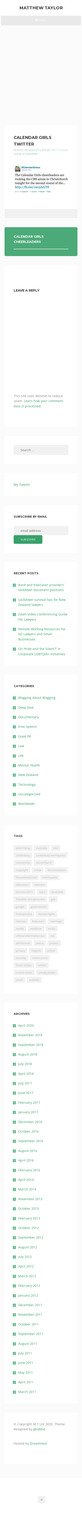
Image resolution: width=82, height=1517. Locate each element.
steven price (40, 958)
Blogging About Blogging (37, 698)
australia (41, 848)
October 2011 (28, 1324)
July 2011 (25, 1353)
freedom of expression (30, 899)
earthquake (50, 877)
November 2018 (30, 1035)
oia (52, 936)
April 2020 (26, 1025)
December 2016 (30, 1122)
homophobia (24, 914)
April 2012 (26, 1266)
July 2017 (25, 1083)
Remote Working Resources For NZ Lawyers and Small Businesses (42, 634)
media (20, 928)
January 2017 (28, 1112)
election (40, 885)
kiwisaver (38, 921)
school (51, 951)
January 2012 (28, 1295)
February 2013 (29, 1218)
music (51, 928)
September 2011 (30, 1334)
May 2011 (25, 1372)
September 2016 (30, 1141)
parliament (23, 943)
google (20, 907)
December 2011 (30, 1305)
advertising (23, 848)
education (22, 885)
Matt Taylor (59, 150)
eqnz (42, 892)
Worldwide (26, 803)
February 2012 (29, 1285)
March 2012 (27, 1276)
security (21, 958)
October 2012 (28, 1228)
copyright (22, 870)
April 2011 (26, 1382)
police (40, 943)
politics (54, 943)
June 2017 (25, 1093)
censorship (23, 862)
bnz (56, 848)
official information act (30, 936)
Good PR (24, 736)
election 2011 (24, 892)
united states (24, 972)
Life (21, 755)
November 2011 (30, 1314)
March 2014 (27, 1189)
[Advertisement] (41, 68)
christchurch (44, 862)
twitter (42, 965)
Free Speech (27, 726)
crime (37, 870)
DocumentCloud (26, 877)
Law (21, 746)
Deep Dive (26, 707)
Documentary (28, 717)
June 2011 (25, 1363)
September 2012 (30, 1237)
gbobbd (39, 1429)
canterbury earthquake (50, 855)
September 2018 (30, 1045)
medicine (36, 928)
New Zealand (28, 775)
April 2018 (26, 1073)
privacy (20, 951)
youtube (34, 980)
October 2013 (28, 1208)
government (38, 907)
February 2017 (29, 1102)
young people (47, 972)
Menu (41, 21)
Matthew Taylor (41, 7)
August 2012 (27, 1247)
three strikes (24, 965)
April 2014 (26, 1179)
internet (21, 921)
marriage (56, 921)
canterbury (23, 855)
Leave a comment (26, 154)
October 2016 (28, 1131)
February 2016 (29, 1170)
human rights (46, 914)
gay (53, 899)
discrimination (56, 870)
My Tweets (22, 484)
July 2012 (25, 1257)
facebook (57, 892)
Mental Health (29, 765)
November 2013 (30, 1199)
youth (19, 980)
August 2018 (27, 1054)
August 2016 (27, 1151)
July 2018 (25, 1064)
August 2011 (27, 1343)
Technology (27, 784)
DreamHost (38, 1443)
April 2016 (26, 1160)
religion (36, 951)
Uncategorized (29, 794)
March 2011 (27, 1392)
